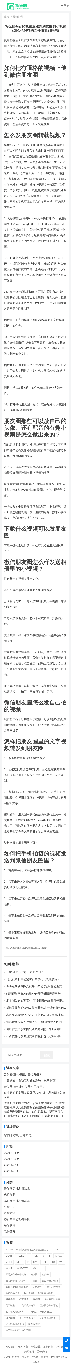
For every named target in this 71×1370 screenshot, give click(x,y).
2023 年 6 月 (12, 1171)
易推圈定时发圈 (52, 1299)
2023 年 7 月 (12, 1165)
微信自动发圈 (12, 1293)
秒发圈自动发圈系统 (17, 1219)
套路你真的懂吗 (50, 1280)
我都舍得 (10, 1299)
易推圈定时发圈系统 (17, 1200)
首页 (6, 16)
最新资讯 (18, 16)
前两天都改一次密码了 (17, 1280)
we (61, 1262)
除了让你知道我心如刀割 (18, 1330)
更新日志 (9, 1207)
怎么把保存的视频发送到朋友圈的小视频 (26, 948)
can (56, 1249)
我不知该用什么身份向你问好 (38, 1293)
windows (22, 1268)
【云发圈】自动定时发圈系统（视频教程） (33, 979)
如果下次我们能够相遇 (17, 1287)
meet (9, 1262)
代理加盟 (9, 1194)
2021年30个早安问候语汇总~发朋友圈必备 (27, 1249)
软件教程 (9, 1231)
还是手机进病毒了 (49, 1318)
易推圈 (36, 1299)
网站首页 (11, 1346)
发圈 (35, 1280)
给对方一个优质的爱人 (42, 1311)
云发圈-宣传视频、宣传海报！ (25, 972)
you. (35, 1268)
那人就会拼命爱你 (15, 1324)
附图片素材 (34, 1324)
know (58, 1256)
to (53, 1262)
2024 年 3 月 (12, 1158)
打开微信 (23, 1299)
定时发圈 (37, 1287)
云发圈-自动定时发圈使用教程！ (24, 1086)
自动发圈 (10, 1318)
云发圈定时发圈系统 (17, 1188)
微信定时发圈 (53, 1287)
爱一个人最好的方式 (16, 1311)
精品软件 (9, 1225)
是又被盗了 (11, 1305)
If (50, 1256)
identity (39, 1256)
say (35, 1262)
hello (20, 1256)
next (19, 1262)
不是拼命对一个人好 (16, 1274)
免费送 (45, 1274)
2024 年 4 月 (12, 1152)
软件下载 (23, 1346)
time (44, 1262)
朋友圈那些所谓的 (49, 1305)
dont (9, 1256)
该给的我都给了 (27, 1318)
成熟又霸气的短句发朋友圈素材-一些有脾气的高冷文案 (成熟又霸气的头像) (36, 1009)
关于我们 (42, 1351)
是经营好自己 (28, 1305)
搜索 (47, 1055)
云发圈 (34, 1274)
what (9, 1268)
